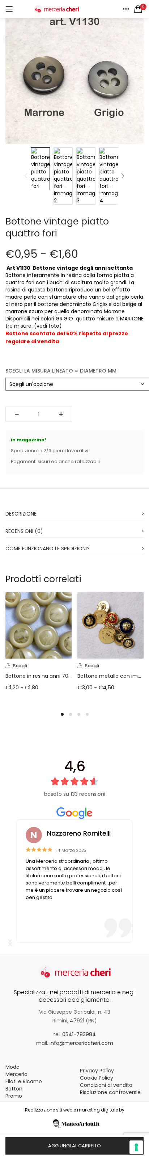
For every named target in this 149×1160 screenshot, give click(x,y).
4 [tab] (87, 714)
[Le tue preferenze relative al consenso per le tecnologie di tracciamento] (136, 1147)
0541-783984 (79, 1034)
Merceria (16, 1074)
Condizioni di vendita (106, 1085)
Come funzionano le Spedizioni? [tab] (47, 548)
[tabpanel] (38, 647)
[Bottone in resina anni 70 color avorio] (38, 625)
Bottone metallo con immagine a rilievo (110, 676)
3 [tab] (78, 714)
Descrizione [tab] (21, 513)
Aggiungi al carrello (74, 1145)
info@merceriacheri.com (81, 1043)
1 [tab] (62, 714)
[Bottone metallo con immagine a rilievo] (110, 625)
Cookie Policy (96, 1077)
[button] (138, 9)
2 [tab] (70, 714)
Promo (13, 1096)
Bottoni (14, 1088)
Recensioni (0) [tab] (24, 531)
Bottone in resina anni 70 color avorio (38, 676)
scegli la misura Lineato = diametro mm (60, 370)
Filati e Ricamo (23, 1081)
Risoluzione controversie (110, 1092)
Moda (12, 1067)
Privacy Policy (97, 1070)
